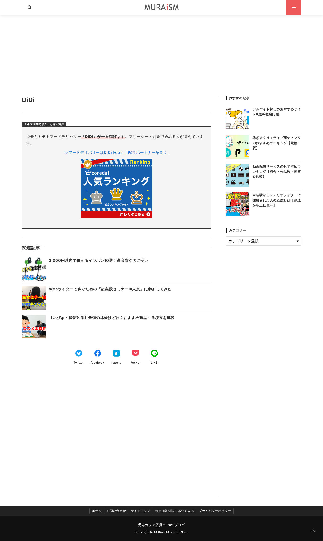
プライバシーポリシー (215, 511)
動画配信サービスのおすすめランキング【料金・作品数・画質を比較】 (277, 171)
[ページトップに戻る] (312, 530)
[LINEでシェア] (154, 354)
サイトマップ (140, 511)
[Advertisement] (161, 51)
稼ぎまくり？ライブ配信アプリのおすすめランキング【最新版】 (277, 143)
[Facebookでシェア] (98, 354)
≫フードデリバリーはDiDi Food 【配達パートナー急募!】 (116, 152)
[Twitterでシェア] (79, 354)
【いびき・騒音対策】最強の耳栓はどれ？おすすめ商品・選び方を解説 (112, 317)
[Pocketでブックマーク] (135, 354)
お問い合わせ (116, 511)
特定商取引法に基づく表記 (174, 511)
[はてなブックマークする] (116, 354)
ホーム (97, 511)
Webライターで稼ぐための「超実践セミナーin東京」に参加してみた (110, 289)
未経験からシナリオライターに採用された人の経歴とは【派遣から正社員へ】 (277, 200)
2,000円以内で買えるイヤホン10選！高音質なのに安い (98, 260)
